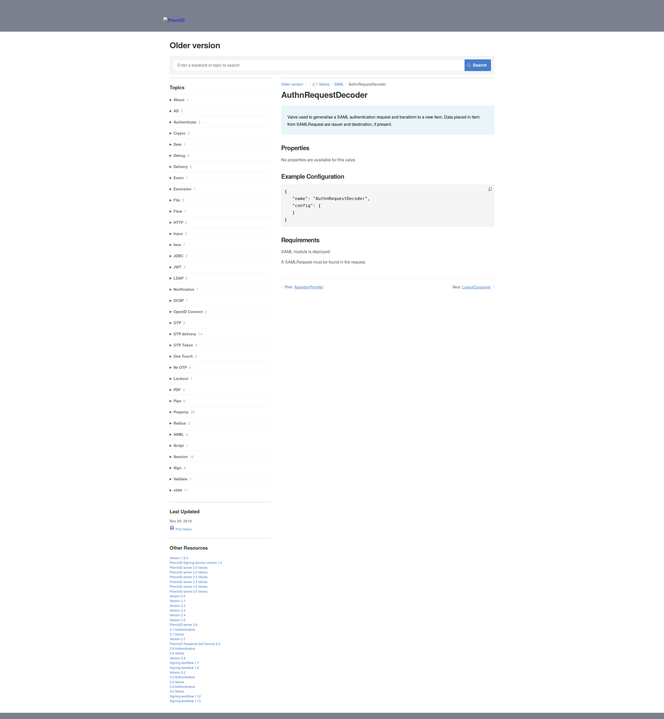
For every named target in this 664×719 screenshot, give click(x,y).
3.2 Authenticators (182, 677)
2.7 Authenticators (182, 629)
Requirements (300, 240)
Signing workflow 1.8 (184, 667)
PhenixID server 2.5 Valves (189, 586)
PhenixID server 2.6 (183, 624)
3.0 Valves (177, 691)
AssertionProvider (308, 286)
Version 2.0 (177, 596)
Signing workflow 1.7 (184, 662)
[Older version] (174, 20)
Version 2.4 (177, 615)
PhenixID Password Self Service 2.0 (195, 643)
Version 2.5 (177, 620)
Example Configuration (312, 176)
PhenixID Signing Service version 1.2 (196, 562)
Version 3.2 (177, 672)
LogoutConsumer (476, 286)
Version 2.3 (177, 610)
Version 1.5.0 (179, 558)
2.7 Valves (321, 84)
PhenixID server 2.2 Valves (189, 572)
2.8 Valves (177, 653)
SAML (339, 84)
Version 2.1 (177, 600)
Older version (292, 84)
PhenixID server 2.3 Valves (189, 577)
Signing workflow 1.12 (185, 696)
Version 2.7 (177, 639)
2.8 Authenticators (182, 648)
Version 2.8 (177, 658)
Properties (295, 147)
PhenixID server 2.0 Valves (189, 567)
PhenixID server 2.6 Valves (189, 591)
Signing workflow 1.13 (185, 701)
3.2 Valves (177, 682)
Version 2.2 (177, 605)
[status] (387, 120)
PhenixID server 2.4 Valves (189, 581)
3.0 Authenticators (182, 686)
